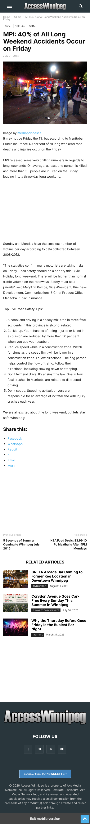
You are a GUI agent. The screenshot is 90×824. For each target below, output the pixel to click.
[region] (45, 212)
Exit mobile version (45, 818)
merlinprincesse (29, 133)
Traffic (32, 26)
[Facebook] (28, 749)
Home (6, 16)
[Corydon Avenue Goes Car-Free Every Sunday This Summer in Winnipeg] (15, 603)
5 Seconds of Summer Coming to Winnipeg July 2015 (21, 544)
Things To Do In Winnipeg (46, 610)
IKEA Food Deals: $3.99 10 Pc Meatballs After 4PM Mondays (68, 544)
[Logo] (45, 724)
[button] (9, 6)
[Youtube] (62, 749)
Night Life (20, 26)
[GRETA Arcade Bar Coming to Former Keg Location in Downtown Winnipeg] (15, 579)
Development (39, 586)
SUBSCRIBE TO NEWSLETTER (45, 773)
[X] (50, 749)
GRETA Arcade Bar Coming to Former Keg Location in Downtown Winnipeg (56, 576)
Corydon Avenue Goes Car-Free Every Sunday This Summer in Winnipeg (55, 600)
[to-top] (85, 817)
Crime (17, 16)
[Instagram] (39, 749)
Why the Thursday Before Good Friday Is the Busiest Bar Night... (58, 625)
